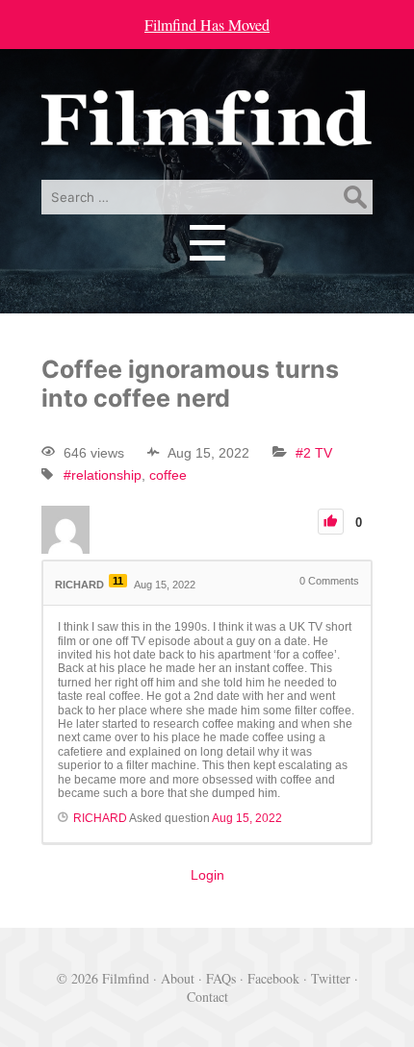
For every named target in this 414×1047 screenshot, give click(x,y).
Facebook (273, 978)
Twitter (330, 978)
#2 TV (314, 453)
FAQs (221, 978)
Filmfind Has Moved (207, 24)
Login (207, 875)
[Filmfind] (207, 132)
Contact (207, 996)
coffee (168, 475)
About (177, 978)
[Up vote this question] (331, 522)
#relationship (103, 475)
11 (118, 580)
